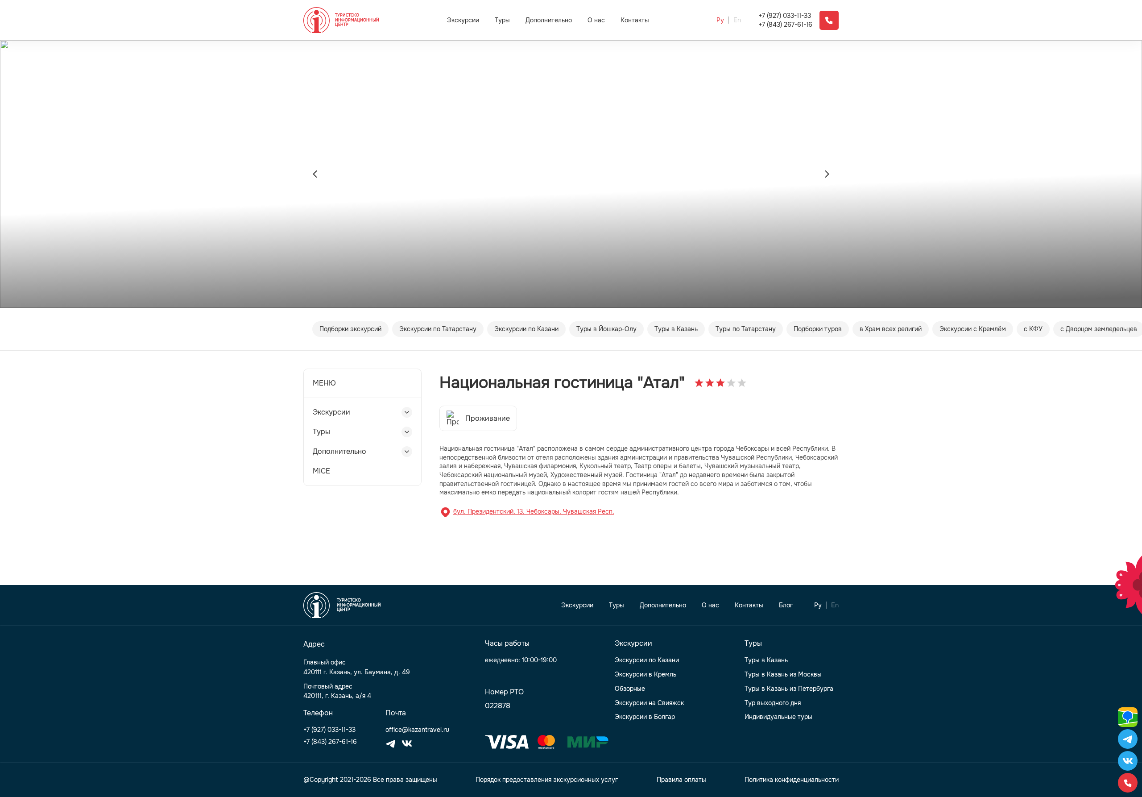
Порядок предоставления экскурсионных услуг (547, 780)
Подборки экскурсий (350, 329)
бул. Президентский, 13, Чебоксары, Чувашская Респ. (533, 511)
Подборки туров (818, 329)
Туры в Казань (676, 329)
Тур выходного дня (773, 703)
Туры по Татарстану (746, 329)
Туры (502, 20)
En (737, 20)
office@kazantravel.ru (417, 730)
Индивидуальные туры (778, 717)
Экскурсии (463, 20)
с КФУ (1033, 329)
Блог (786, 605)
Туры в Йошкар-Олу (606, 329)
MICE (321, 471)
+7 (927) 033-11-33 (785, 16)
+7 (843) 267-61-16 (785, 25)
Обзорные (630, 689)
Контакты (635, 20)
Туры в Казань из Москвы (783, 674)
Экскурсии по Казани (526, 329)
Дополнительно (548, 20)
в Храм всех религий (891, 329)
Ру (720, 20)
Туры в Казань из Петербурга (789, 689)
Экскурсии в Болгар (645, 717)
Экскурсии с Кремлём (972, 329)
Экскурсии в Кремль (645, 674)
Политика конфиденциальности (792, 780)
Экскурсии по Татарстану (437, 329)
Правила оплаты (681, 780)
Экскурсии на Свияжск (649, 703)
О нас (596, 20)
